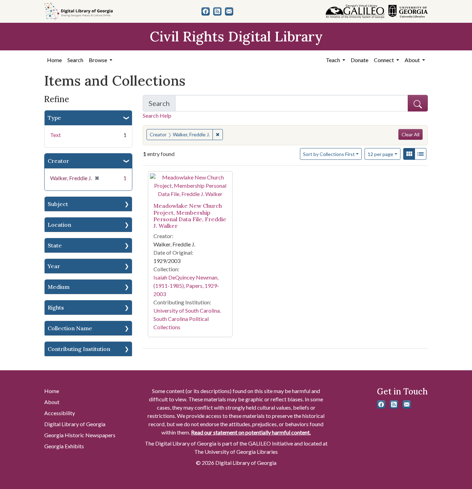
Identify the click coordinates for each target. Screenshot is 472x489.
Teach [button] (333, 60)
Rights (56, 307)
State (55, 245)
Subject (58, 204)
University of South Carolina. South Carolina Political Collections (187, 318)
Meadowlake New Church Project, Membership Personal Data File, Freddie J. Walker (189, 215)
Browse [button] (98, 60)
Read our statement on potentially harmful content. (251, 432)
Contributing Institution (79, 348)
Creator (58, 160)
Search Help (157, 115)
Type (54, 117)
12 (380, 154)
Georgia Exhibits (64, 446)
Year (54, 266)
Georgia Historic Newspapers (79, 435)
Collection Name (70, 328)
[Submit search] (418, 103)
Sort (329, 154)
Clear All (410, 134)
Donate (359, 60)
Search (75, 60)
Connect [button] (384, 60)
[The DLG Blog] (217, 11)
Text (55, 134)
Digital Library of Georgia (74, 424)
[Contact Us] (229, 11)
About (51, 402)
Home (54, 60)
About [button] (413, 60)
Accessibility (59, 413)
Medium (58, 286)
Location (59, 224)
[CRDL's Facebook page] (205, 11)
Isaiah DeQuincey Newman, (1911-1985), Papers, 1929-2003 (186, 285)
